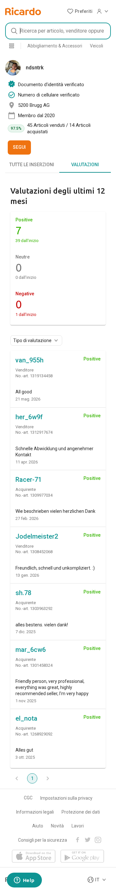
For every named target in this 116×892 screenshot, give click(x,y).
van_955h (29, 360)
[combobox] (58, 31)
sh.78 (23, 593)
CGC (28, 797)
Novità (57, 825)
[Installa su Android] (82, 857)
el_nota (26, 718)
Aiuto (37, 825)
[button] (79, 11)
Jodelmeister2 (36, 536)
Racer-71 (28, 479)
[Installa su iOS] (33, 857)
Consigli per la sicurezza (42, 840)
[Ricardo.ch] (23, 11)
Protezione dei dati (81, 812)
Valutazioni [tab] (85, 164)
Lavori (78, 825)
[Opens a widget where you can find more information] (24, 881)
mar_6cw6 (30, 650)
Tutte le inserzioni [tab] (31, 164)
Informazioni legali (35, 812)
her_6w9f (29, 417)
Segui (19, 147)
